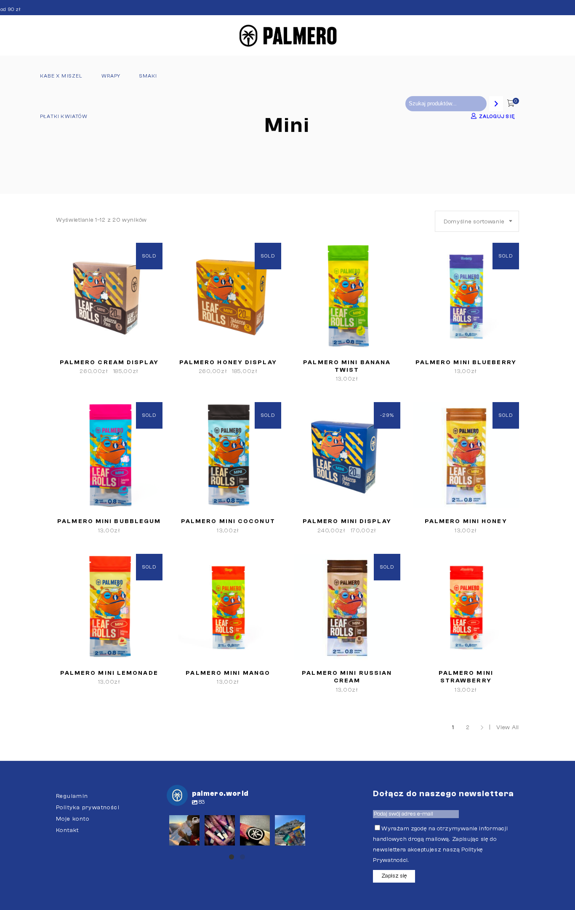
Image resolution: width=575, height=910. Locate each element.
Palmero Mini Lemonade (109, 673)
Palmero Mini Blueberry (465, 362)
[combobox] (477, 221)
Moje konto (72, 819)
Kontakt (67, 830)
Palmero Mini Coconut (228, 521)
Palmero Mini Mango (228, 673)
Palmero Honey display (228, 362)
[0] (511, 104)
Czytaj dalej (86, 371)
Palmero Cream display (109, 362)
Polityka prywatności (88, 807)
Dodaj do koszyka (317, 379)
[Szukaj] (496, 103)
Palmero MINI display (347, 521)
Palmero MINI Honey (466, 521)
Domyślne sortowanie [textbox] (474, 221)
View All (507, 727)
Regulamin (72, 796)
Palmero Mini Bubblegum (109, 521)
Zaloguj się (497, 116)
